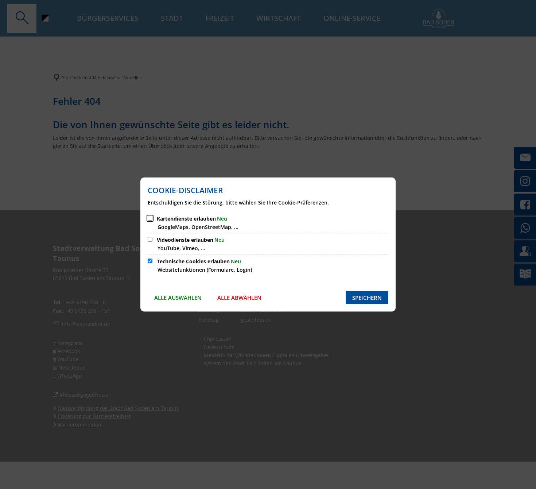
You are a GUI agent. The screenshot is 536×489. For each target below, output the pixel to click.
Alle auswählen (178, 297)
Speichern (367, 297)
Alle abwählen (239, 297)
